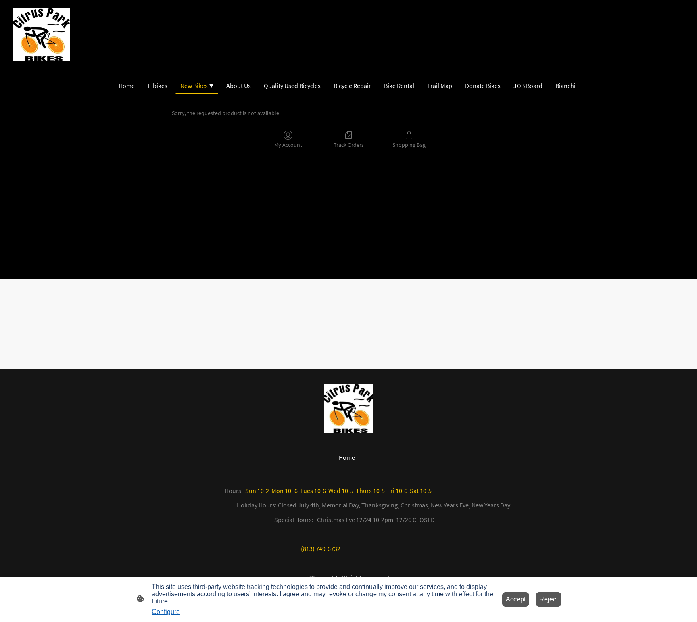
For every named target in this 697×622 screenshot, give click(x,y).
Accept (516, 599)
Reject (548, 599)
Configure (166, 611)
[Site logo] (41, 34)
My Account (288, 144)
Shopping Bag (409, 144)
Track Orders (349, 144)
